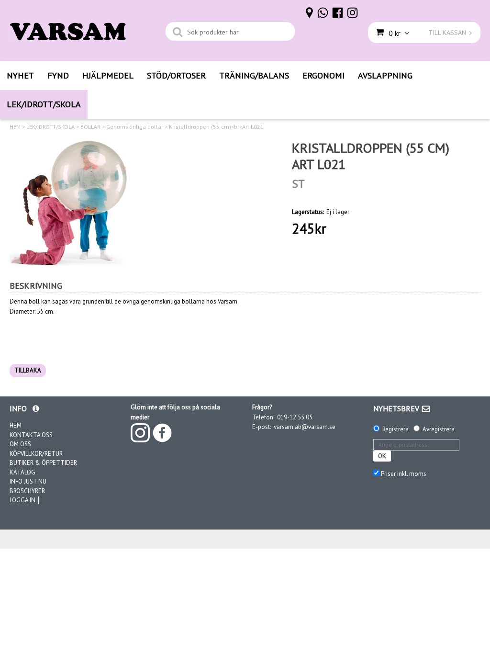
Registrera (395, 429)
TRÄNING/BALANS (254, 75)
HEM (15, 127)
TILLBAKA (27, 370)
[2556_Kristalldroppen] (69, 203)
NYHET (20, 75)
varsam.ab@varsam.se (304, 427)
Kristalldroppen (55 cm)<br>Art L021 (216, 127)
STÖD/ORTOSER (176, 75)
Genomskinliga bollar (134, 127)
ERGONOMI (323, 75)
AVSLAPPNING (385, 75)
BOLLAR (90, 127)
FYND (58, 75)
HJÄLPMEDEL (108, 75)
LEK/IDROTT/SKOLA (44, 104)
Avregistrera (439, 429)
